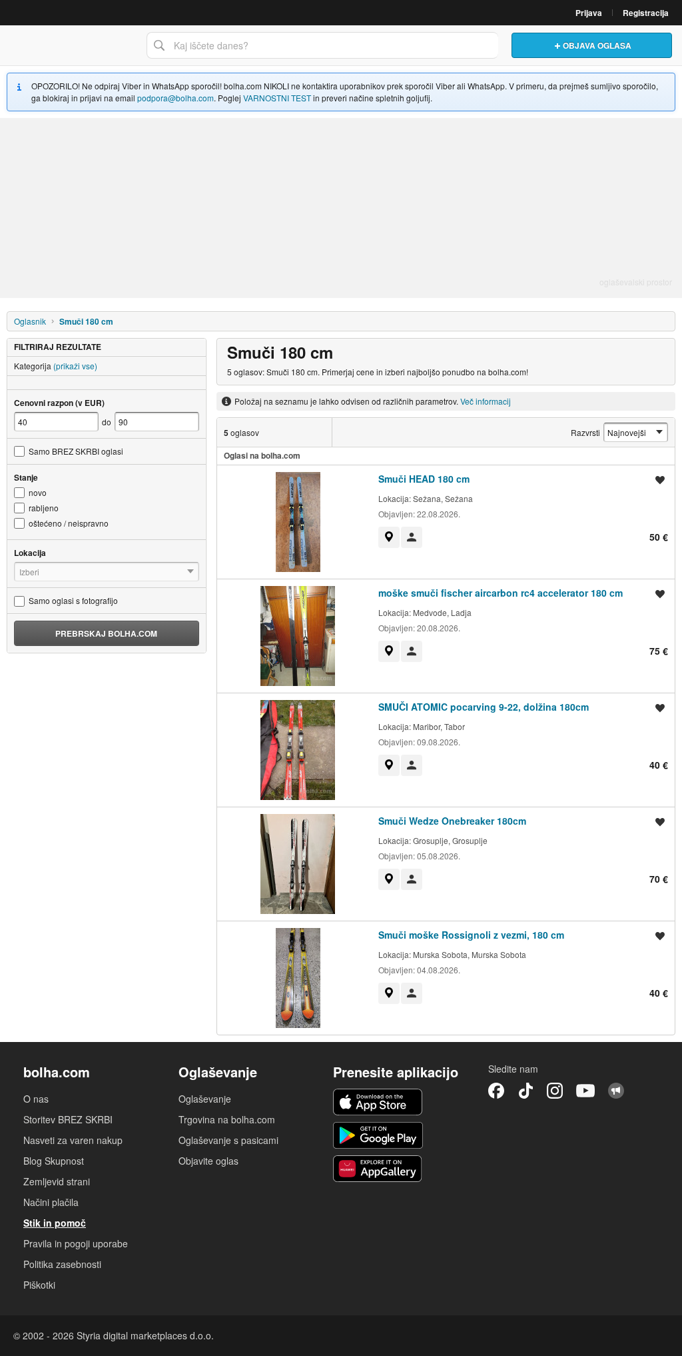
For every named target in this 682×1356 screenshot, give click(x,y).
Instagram (555, 1091)
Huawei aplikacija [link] (378, 1168)
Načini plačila (51, 1202)
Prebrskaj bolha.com (106, 633)
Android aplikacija (378, 1135)
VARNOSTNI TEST (277, 97)
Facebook (496, 1091)
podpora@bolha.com (175, 97)
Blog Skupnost (53, 1160)
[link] (389, 537)
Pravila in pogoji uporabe (75, 1243)
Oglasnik (30, 321)
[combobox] (322, 45)
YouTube (585, 1091)
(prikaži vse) (75, 365)
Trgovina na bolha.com (226, 1119)
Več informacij (485, 401)
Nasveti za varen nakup (73, 1140)
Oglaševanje (204, 1098)
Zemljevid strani (56, 1181)
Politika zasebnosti (62, 1264)
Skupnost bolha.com (616, 1091)
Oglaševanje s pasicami (228, 1140)
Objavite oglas (208, 1160)
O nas (36, 1098)
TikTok (525, 1091)
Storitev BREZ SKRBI (68, 1119)
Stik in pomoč (54, 1222)
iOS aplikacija (378, 1102)
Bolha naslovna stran (70, 45)
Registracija (646, 13)
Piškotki (39, 1284)
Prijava (588, 13)
